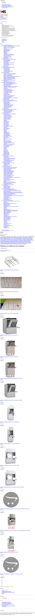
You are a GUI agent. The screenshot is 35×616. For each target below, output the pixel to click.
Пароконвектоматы (6, 132)
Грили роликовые (6, 125)
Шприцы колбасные (7, 227)
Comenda (14, 236)
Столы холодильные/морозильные (9, 179)
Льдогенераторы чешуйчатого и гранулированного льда (12, 177)
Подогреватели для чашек (7, 56)
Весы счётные (6, 65)
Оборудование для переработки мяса (9, 110)
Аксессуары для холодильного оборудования (10, 167)
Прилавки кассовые (7, 102)
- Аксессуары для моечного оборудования (17, 238)
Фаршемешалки (6, 226)
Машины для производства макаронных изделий (11, 210)
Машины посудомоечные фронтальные (9, 78)
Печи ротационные (6, 137)
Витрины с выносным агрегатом (8, 170)
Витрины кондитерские (7, 169)
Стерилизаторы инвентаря (7, 198)
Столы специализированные (8, 92)
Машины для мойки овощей (8, 74)
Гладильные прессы (7, 68)
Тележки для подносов (7, 94)
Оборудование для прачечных (6, 603)
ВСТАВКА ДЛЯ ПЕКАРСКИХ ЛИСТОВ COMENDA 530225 (9, 313)
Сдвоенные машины (7, 70)
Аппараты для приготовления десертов (9, 47)
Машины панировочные (7, 211)
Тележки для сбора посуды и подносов (9, 95)
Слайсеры (5, 221)
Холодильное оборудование (6, 166)
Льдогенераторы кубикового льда (9, 54)
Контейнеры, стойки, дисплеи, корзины (9, 158)
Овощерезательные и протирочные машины (10, 216)
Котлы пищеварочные (7, 128)
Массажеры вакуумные (7, 209)
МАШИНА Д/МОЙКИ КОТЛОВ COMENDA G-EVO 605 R (9, 552)
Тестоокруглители (6, 224)
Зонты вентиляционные (7, 84)
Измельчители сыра (6, 204)
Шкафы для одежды (7, 98)
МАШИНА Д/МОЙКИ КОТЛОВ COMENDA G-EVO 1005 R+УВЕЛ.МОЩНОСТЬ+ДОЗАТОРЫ (14, 508)
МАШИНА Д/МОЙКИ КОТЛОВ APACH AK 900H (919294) (9, 356)
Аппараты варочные (7, 114)
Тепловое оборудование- (20, 242)
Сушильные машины (7, 71)
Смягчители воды (6, 196)
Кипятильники (6, 126)
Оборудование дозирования (8, 111)
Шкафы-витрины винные (7, 183)
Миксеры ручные (6, 213)
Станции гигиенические (7, 197)
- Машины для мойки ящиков (17, 239)
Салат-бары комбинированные (8, 105)
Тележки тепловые (6, 146)
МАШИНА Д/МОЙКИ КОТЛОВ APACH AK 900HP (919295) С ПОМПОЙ (11, 378)
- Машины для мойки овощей (7, 239)
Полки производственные (7, 89)
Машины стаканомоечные (7, 79)
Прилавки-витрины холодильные (9, 104)
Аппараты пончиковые (7, 119)
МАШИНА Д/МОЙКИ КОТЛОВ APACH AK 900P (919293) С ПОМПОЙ (11, 400)
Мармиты (5, 130)
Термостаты (5, 148)
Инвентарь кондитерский (7, 186)
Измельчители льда (6, 49)
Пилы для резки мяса (7, 217)
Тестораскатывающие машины (8, 225)
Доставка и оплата (4, 39)
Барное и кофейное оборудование (11, 237)
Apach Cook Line (9, 236)
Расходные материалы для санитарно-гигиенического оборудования (14, 195)
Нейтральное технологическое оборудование (8, 82)
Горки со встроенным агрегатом (8, 172)
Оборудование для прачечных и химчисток (8, 67)
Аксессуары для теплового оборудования (10, 113)
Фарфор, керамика (3, 237)
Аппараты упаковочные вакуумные (9, 162)
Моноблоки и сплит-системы (8, 81)
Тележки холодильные (7, 180)
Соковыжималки (6, 57)
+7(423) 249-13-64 (3, 18)
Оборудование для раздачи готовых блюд (20, 241)
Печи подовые (6, 136)
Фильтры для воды (6, 199)
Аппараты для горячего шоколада (9, 46)
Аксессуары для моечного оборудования (10, 73)
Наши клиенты (4, 40)
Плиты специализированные (8, 141)
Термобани (5, 147)
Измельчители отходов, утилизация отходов (10, 203)
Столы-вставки (6, 93)
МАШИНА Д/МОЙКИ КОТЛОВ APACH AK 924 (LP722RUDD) (9, 465)
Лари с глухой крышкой (7, 175)
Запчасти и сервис (4, 7)
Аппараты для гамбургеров (8, 115)
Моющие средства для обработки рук (9, 193)
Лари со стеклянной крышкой (8, 176)
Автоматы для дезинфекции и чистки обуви (10, 189)
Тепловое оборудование (13, 242)
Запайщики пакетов (7, 164)
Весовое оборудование (5, 58)
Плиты (5, 139)
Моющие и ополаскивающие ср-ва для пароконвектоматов (12, 191)
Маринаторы (6, 208)
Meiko (24, 236)
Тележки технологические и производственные (11, 97)
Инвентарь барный (6, 185)
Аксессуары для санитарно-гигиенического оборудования (12, 190)
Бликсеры (5, 201)
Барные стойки (6, 156)
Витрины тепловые (6, 121)
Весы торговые (6, 66)
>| (2, 585)
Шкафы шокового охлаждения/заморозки (10, 182)
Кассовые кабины (6, 157)
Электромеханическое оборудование (7, 200)
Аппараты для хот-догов (7, 117)
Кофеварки (5, 51)
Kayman (20, 236)
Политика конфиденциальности (6, 591)
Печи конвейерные (6, 134)
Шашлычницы (6, 151)
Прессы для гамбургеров (7, 218)
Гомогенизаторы (6, 202)
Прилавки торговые (7, 159)
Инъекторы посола (6, 205)
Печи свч (5, 138)
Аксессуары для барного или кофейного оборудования (12, 45)
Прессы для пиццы (6, 219)
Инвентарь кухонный (7, 187)
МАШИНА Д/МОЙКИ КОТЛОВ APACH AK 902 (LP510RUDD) (9, 443)
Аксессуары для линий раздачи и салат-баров (10, 100)
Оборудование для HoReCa (6, 4)
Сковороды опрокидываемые (8, 145)
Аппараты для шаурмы (7, 118)
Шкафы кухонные (6, 99)
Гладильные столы (6, 69)
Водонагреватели (6, 122)
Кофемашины (6, 52)
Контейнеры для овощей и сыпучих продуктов (10, 86)
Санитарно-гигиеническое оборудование (8, 188)
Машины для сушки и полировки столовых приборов (11, 76)
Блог (2, 41)
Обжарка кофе (4, 606)
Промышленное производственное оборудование (9, 109)
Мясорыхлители (6, 215)
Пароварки (5, 131)
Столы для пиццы (6, 178)
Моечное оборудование (5, 72)
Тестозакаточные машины (7, 223)
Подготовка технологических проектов (8, 6)
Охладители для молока (7, 55)
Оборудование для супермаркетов (7, 5)
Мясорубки (5, 214)
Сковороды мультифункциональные (9, 144)
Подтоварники (6, 88)
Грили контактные (6, 124)
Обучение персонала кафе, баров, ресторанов (8, 605)
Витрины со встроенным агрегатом (9, 171)
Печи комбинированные (7, 133)
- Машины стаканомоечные (13, 240)
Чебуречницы (6, 150)
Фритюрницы (6, 149)
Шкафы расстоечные (7, 153)
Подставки (5, 87)
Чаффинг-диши (6, 108)
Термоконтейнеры (6, 107)
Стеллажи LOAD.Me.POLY (8, 161)
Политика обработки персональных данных (8, 592)
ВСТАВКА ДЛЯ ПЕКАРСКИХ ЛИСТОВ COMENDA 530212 (9, 291)
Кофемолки (5, 53)
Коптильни (5, 127)
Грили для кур (6, 123)
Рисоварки (5, 143)
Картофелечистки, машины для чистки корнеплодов (11, 206)
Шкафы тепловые (6, 154)
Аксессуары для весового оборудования (9, 59)
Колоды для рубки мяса (7, 85)
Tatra (26, 236)
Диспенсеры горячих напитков (8, 48)
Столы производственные (7, 91)
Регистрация (4, 2)
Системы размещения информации (9, 160)
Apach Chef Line (3, 236)
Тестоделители (6, 222)
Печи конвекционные (7, 135)
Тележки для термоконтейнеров (8, 96)
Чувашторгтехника (31, 236)
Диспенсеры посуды (7, 101)
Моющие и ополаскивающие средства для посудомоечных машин (13, 192)
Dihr (17, 236)
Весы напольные (6, 63)
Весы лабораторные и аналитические (9, 62)
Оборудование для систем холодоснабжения (8, 80)
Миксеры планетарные (7, 212)
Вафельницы (6, 120)
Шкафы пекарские (6, 152)
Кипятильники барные (7, 50)
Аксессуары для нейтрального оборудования (10, 83)
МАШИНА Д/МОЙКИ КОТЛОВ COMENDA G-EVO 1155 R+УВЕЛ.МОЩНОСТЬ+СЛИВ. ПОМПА (15, 530)
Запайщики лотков (6, 163)
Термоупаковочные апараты (8, 165)
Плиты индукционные (7, 140)
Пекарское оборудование (7, 112)
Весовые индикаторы (7, 60)
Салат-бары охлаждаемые (7, 106)
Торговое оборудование (28, 242)
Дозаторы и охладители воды (8, 174)
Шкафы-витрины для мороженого (9, 184)
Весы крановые (6, 61)
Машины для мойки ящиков (8, 75)
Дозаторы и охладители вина (8, 173)
